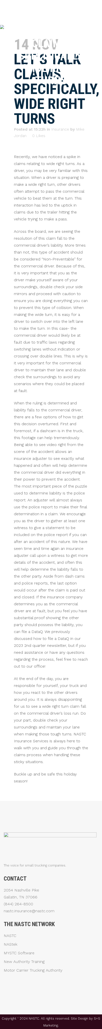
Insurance (60, 129)
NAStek (10, 944)
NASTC (10, 936)
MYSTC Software (19, 953)
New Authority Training (24, 961)
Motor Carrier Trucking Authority (33, 970)
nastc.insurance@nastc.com (29, 911)
